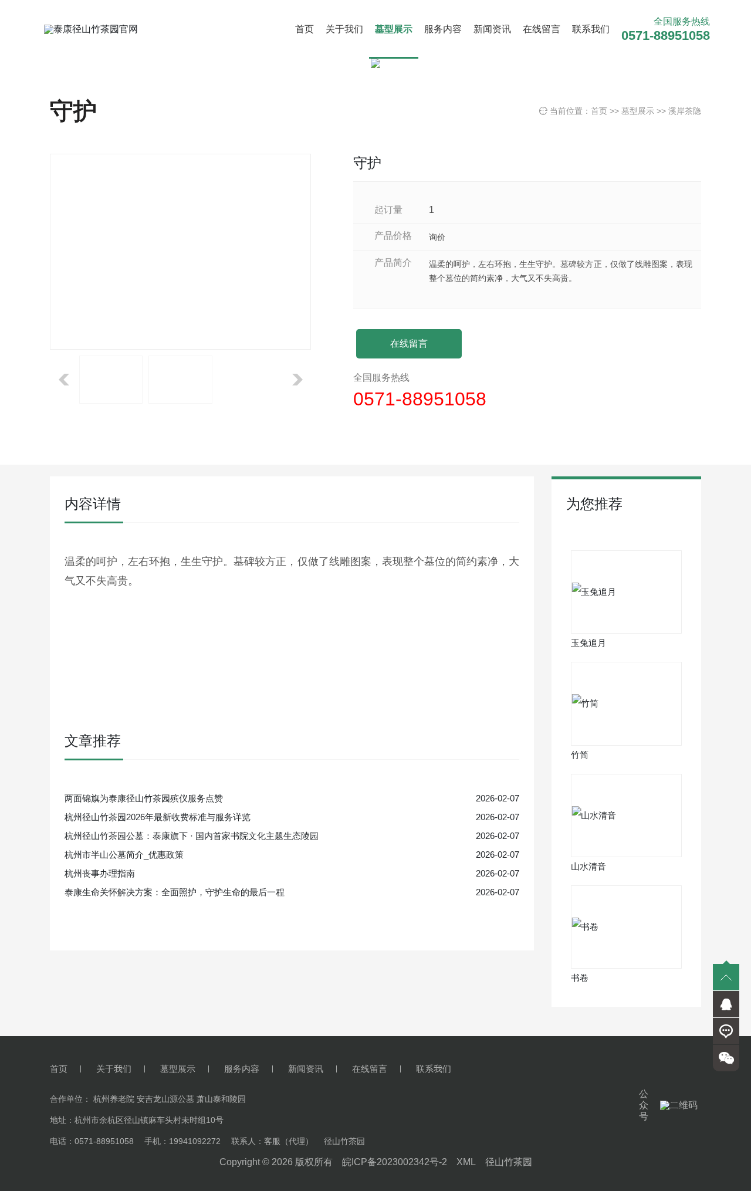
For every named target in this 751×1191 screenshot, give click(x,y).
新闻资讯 (492, 29)
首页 (304, 29)
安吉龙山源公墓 (165, 1099)
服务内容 (443, 29)
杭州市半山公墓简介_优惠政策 (124, 855)
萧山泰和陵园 (221, 1099)
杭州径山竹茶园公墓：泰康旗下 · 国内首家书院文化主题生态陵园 (192, 836)
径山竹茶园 (508, 1162)
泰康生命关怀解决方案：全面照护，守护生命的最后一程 (175, 892)
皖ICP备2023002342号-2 (394, 1162)
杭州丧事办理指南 (100, 873)
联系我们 (591, 29)
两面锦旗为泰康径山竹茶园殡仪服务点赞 (144, 798)
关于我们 (344, 29)
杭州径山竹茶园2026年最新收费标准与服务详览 (158, 817)
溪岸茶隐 (684, 111)
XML (466, 1162)
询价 (437, 237)
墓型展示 (393, 29)
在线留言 (541, 29)
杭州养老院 (113, 1099)
